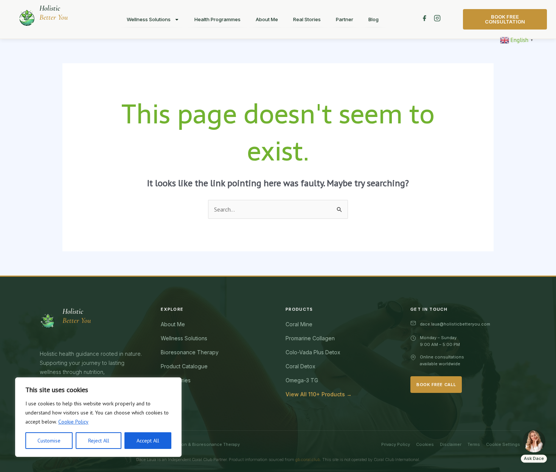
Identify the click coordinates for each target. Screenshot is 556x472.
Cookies (425, 444)
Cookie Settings (503, 444)
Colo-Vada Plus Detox (313, 352)
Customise (49, 440)
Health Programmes (217, 19)
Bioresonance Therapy (190, 352)
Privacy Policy (395, 444)
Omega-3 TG (302, 380)
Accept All (148, 440)
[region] (98, 417)
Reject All (98, 440)
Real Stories (307, 19)
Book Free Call (436, 384)
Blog (373, 19)
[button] (517, 39)
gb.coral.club (307, 459)
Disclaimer (450, 444)
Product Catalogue (184, 366)
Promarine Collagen (310, 338)
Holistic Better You (53, 13)
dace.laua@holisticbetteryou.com (455, 324)
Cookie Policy (73, 421)
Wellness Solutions (149, 19)
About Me (267, 19)
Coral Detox (300, 366)
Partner (344, 19)
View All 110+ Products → (319, 394)
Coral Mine (299, 324)
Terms (473, 444)
